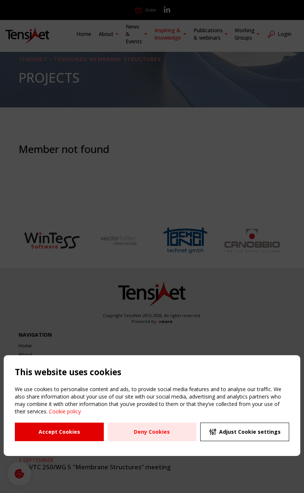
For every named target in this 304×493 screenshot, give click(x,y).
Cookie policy (65, 411)
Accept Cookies (59, 431)
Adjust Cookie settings (250, 431)
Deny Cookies (152, 431)
